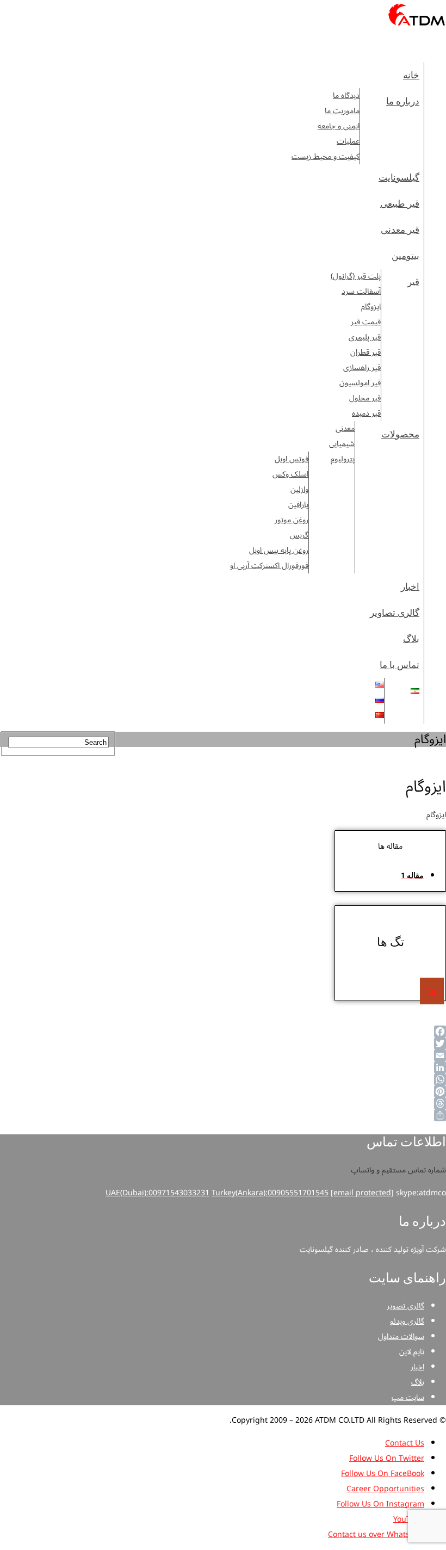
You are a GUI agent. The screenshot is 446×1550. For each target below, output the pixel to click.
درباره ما (402, 101)
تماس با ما (399, 665)
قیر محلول (365, 398)
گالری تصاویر (394, 613)
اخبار (410, 586)
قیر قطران (365, 352)
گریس (299, 535)
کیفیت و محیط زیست (326, 156)
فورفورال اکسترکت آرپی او (269, 565)
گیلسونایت (399, 177)
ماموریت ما (342, 111)
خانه (411, 75)
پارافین (298, 504)
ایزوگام (371, 306)
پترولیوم (343, 459)
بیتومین (405, 256)
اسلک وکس (290, 474)
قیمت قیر (366, 322)
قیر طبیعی (399, 203)
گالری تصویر (405, 1306)
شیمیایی (342, 444)
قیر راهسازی (362, 367)
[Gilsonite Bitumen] (417, 29)
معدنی (345, 428)
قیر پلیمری (365, 337)
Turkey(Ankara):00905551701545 (270, 1193)
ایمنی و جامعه (339, 126)
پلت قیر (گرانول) (356, 276)
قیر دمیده (366, 413)
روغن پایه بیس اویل (278, 550)
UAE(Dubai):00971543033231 (157, 1193)
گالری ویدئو (407, 1321)
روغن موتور (291, 520)
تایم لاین (411, 1352)
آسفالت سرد (361, 291)
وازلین (299, 489)
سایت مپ (408, 1397)
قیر (413, 282)
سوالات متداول (401, 1336)
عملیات (348, 141)
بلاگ (411, 639)
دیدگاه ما (346, 95)
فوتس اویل (291, 459)
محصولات (400, 434)
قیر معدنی (400, 230)
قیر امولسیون (360, 383)
